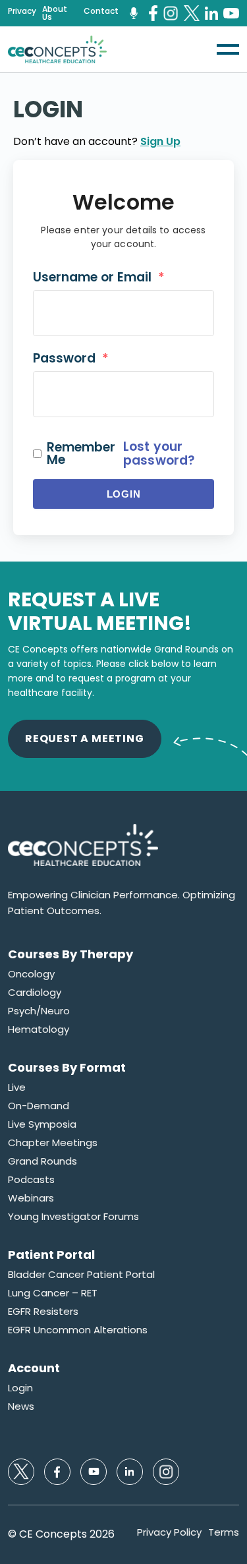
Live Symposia (42, 1124)
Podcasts (31, 1180)
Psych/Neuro (39, 1011)
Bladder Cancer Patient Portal (81, 1275)
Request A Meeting (84, 738)
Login (124, 494)
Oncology (31, 974)
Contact (101, 11)
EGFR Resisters (43, 1312)
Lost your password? (159, 453)
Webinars (31, 1198)
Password (71, 358)
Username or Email (99, 277)
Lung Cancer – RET (52, 1293)
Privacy (22, 11)
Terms (223, 1532)
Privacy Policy (169, 1532)
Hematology (38, 1029)
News (21, 1406)
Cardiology (34, 993)
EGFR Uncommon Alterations (78, 1330)
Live (17, 1087)
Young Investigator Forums (73, 1217)
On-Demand (38, 1106)
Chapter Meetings (52, 1143)
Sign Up (160, 141)
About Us (54, 13)
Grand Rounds (42, 1161)
